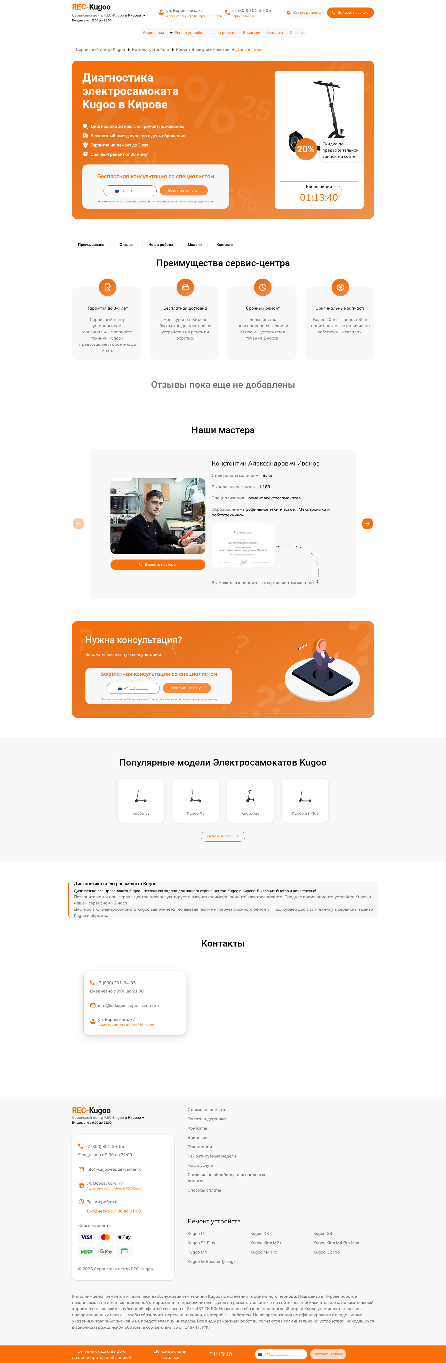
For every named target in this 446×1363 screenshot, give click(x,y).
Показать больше (223, 836)
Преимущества (91, 244)
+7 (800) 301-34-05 (251, 10)
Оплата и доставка (207, 1118)
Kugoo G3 (322, 1233)
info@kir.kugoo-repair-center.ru (128, 1005)
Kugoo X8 (259, 1233)
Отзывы (296, 32)
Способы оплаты (204, 1190)
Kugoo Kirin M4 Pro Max (336, 1242)
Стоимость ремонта (207, 1109)
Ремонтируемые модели (212, 1156)
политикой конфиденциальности (193, 201)
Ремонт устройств (190, 32)
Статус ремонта (307, 12)
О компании (153, 32)
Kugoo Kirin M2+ (266, 1242)
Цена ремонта (224, 32)
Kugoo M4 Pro (263, 1252)
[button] (367, 523)
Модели (195, 244)
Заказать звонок (353, 12)
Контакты (274, 32)
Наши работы (160, 244)
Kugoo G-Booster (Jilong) (211, 1261)
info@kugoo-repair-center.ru (113, 1169)
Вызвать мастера (160, 564)
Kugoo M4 (197, 1252)
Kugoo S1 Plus (201, 1242)
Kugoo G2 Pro (326, 1252)
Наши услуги (201, 1165)
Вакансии (251, 32)
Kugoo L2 (197, 1233)
